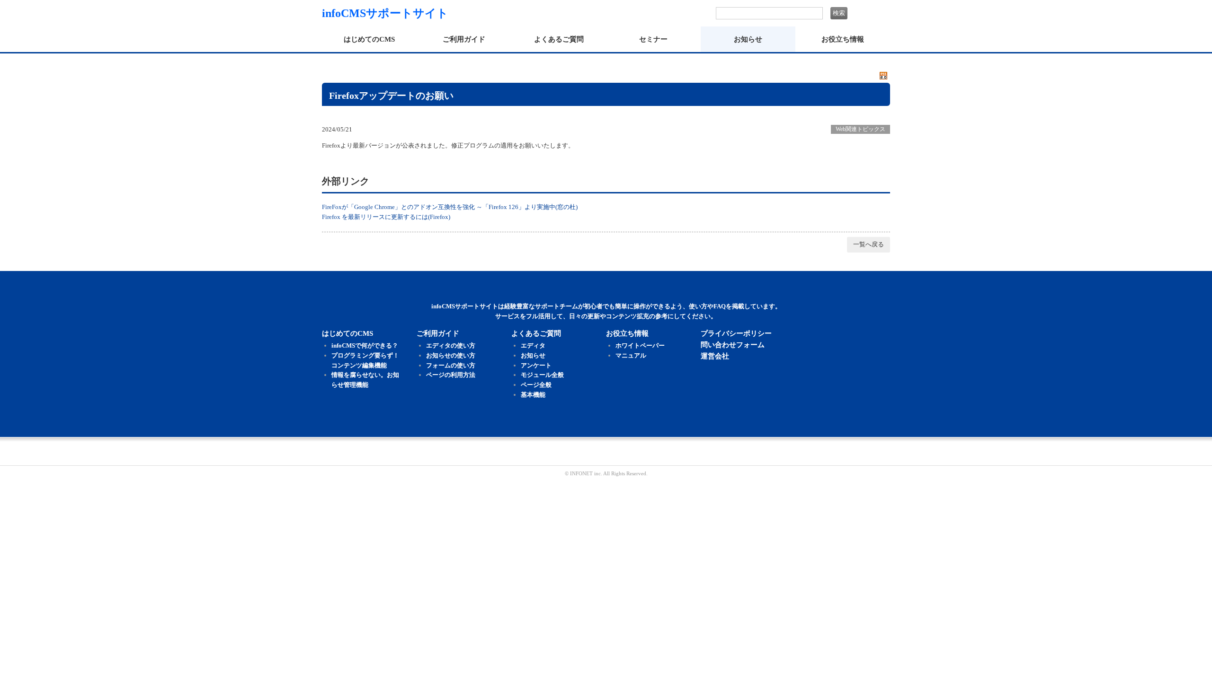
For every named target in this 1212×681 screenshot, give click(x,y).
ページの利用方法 (450, 374)
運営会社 (715, 356)
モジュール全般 (542, 374)
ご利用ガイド (464, 39)
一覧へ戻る (868, 244)
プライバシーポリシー (736, 333)
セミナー (653, 39)
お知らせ (748, 39)
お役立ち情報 (842, 39)
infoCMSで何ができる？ (364, 345)
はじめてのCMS (369, 39)
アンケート (536, 365)
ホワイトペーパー (640, 345)
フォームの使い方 (450, 365)
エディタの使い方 (450, 345)
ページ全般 (536, 384)
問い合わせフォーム (733, 345)
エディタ (533, 345)
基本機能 (533, 394)
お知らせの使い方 (450, 355)
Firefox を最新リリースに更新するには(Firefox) (386, 216)
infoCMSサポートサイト (385, 13)
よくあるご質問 (559, 39)
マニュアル (630, 355)
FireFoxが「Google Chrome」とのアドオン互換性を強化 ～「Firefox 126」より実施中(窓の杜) (450, 206)
